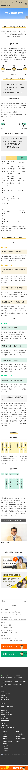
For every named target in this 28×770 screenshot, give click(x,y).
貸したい (5, 736)
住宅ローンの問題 (6, 625)
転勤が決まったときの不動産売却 (10, 633)
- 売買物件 (5, 746)
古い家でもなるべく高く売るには (10, 612)
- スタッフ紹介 (19, 734)
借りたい (5, 739)
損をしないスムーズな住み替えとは (11, 614)
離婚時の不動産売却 (6, 630)
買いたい (5, 734)
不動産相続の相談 (7, 741)
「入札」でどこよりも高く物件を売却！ (12, 640)
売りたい (5, 732)
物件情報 (5, 744)
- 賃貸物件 (5, 748)
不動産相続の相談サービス (8, 617)
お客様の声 (19, 736)
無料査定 (18, 741)
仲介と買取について (6, 609)
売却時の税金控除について (8, 638)
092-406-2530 (5, 720)
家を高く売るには (6, 635)
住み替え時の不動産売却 (8, 627)
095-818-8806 (5, 699)
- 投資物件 (5, 751)
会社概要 (18, 732)
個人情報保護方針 (20, 739)
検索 (25, 601)
